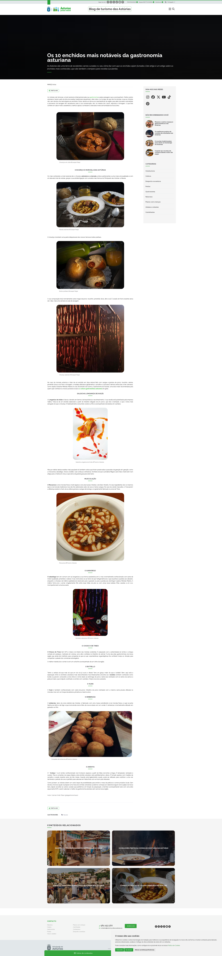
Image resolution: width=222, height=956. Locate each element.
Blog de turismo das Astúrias (110, 9)
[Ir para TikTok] (117, 2)
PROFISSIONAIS (131, 2)
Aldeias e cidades (152, 207)
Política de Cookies (174, 945)
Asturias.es (158, 2)
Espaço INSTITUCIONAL (146, 2)
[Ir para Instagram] (111, 2)
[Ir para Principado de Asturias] (55, 947)
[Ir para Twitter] (114, 2)
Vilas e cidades (51, 933)
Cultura (148, 176)
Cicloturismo (150, 171)
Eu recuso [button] (129, 950)
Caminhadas (150, 212)
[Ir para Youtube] (119, 2)
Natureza (149, 197)
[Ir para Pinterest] (122, 2)
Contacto (51, 921)
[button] (171, 2)
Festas (148, 186)
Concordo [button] (120, 950)
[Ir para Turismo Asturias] (67, 9)
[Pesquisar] (173, 9)
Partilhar (54, 90)
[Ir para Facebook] (108, 2)
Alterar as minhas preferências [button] (144, 950)
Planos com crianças (153, 202)
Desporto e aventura (153, 181)
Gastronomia (150, 192)
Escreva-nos (131, 926)
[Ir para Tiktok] (169, 97)
